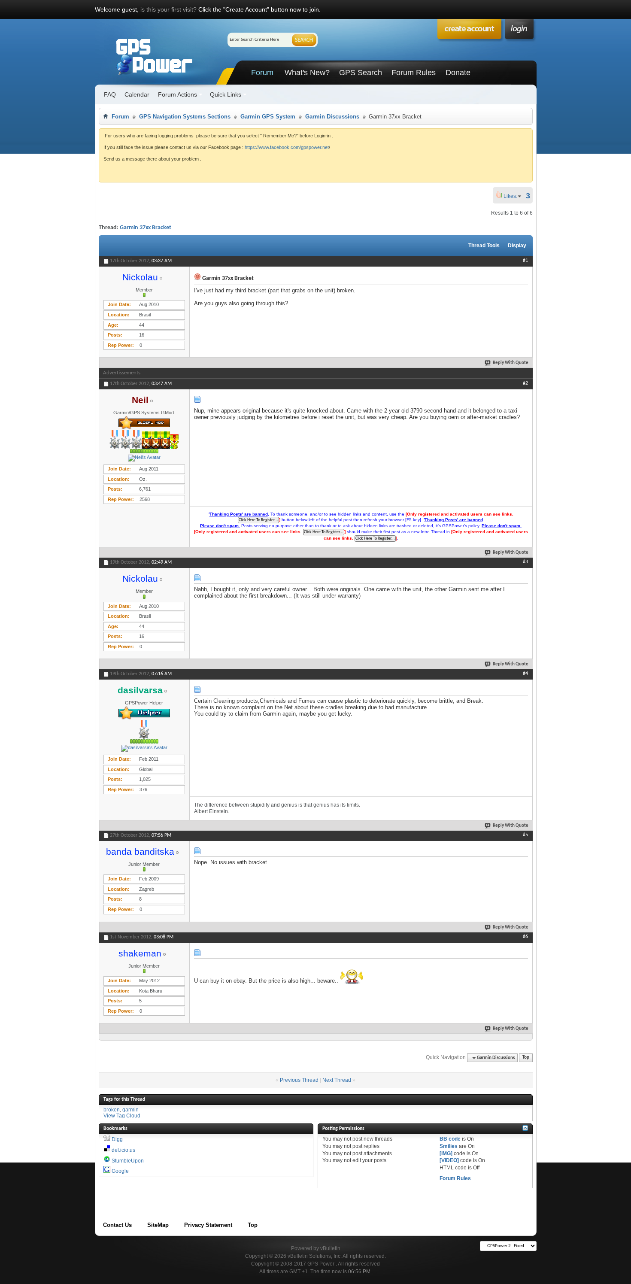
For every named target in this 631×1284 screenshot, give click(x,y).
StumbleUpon (128, 1161)
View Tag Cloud (121, 1116)
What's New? (307, 72)
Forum (262, 72)
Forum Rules (413, 72)
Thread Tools (484, 246)
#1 (525, 260)
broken (111, 1110)
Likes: (513, 196)
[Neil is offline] (144, 458)
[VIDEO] (449, 1160)
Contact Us (117, 1225)
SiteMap (158, 1225)
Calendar (136, 94)
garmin (130, 1110)
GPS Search (360, 72)
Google (120, 1171)
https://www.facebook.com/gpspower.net (287, 147)
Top (525, 1058)
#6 (525, 936)
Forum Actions (177, 94)
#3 (525, 562)
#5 (525, 835)
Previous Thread (299, 1080)
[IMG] (446, 1153)
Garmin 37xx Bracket (145, 228)
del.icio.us (123, 1150)
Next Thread (336, 1080)
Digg (117, 1139)
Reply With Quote (510, 363)
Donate (458, 72)
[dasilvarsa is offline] (144, 748)
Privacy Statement (208, 1225)
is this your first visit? (168, 9)
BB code (450, 1139)
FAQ (110, 94)
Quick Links (225, 94)
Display (517, 246)
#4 (525, 673)
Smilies (449, 1146)
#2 (525, 383)
